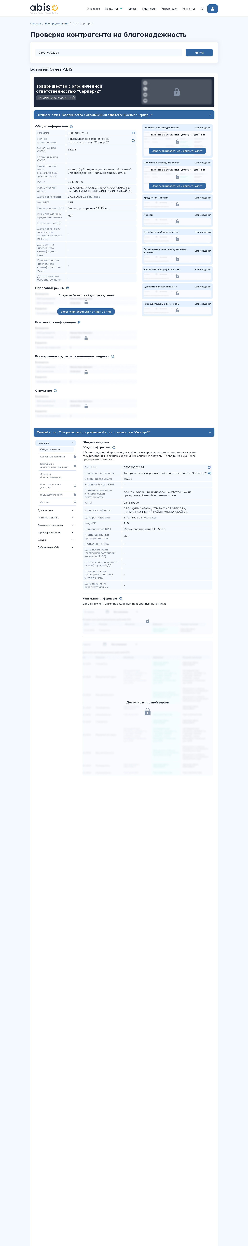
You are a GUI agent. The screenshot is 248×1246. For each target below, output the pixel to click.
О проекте (93, 8)
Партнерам (149, 8)
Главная (35, 23)
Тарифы (132, 8)
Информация (169, 8)
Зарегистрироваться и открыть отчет (86, 311)
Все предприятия (56, 23)
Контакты (188, 8)
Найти (199, 52)
